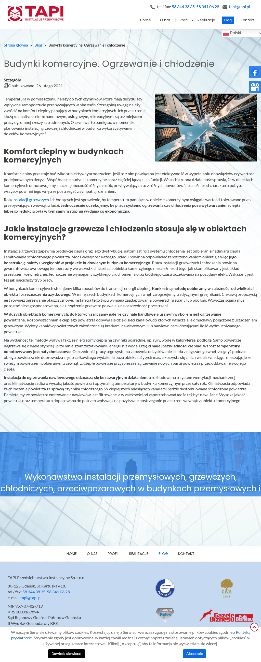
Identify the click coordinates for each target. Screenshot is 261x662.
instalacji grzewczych (30, 199)
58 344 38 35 (183, 6)
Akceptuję (194, 654)
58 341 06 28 (207, 6)
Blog (228, 20)
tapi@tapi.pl (239, 6)
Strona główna (16, 45)
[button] (193, 20)
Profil (184, 20)
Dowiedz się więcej (66, 654)
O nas (165, 20)
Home (145, 20)
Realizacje (206, 20)
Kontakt (248, 20)
